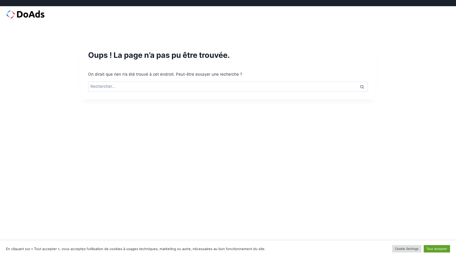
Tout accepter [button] (437, 249)
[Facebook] (426, 3)
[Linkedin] (440, 3)
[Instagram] (433, 3)
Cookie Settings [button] (406, 249)
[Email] (447, 3)
